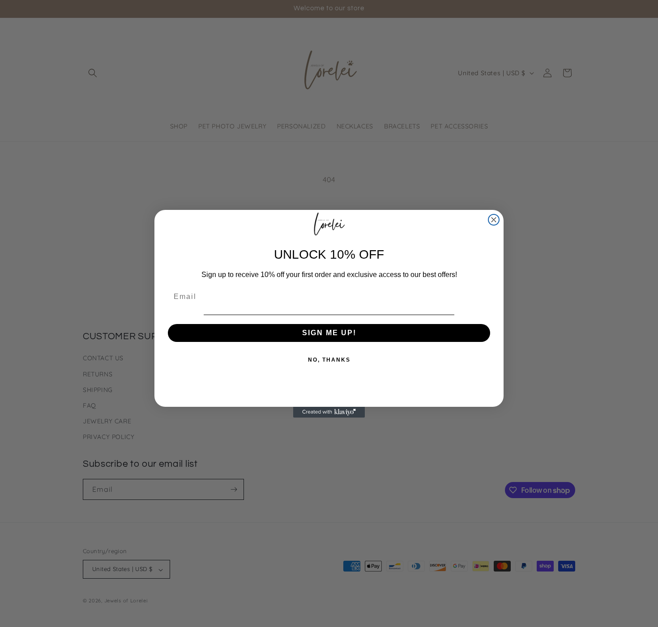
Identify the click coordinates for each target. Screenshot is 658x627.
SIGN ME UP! (329, 333)
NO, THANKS (329, 360)
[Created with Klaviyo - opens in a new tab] (329, 412)
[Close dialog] (493, 219)
